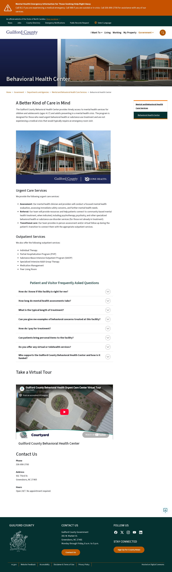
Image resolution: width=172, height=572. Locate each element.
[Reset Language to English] (96, 23)
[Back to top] (165, 510)
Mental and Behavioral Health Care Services (69, 92)
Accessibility (44, 564)
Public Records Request (79, 22)
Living (107, 32)
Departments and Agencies (38, 92)
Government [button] (145, 32)
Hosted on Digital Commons (153, 564)
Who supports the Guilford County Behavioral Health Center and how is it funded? (59, 356)
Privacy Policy (83, 564)
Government (19, 92)
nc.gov (14, 564)
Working (117, 32)
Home (8, 92)
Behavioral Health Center (149, 115)
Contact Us (71, 552)
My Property (129, 32)
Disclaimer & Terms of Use (64, 564)
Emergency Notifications (55, 22)
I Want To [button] (95, 32)
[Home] (22, 29)
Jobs (19, 22)
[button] (163, 33)
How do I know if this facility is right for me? (43, 291)
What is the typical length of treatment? (41, 310)
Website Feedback (28, 564)
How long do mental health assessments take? (45, 301)
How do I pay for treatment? (35, 328)
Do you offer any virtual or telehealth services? (45, 347)
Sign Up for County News (129, 549)
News (10, 22)
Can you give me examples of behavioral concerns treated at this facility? (59, 319)
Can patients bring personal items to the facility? (46, 338)
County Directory (33, 22)
